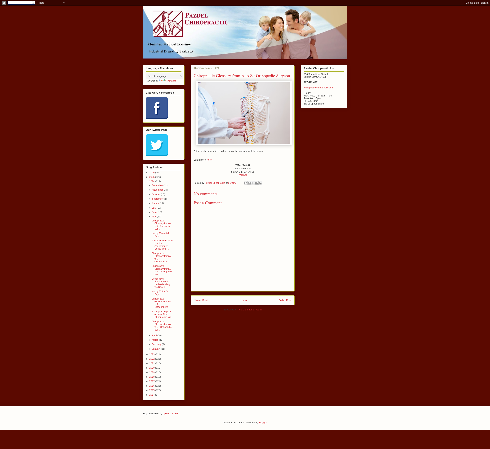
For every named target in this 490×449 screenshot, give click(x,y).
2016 (152, 386)
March (155, 340)
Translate (171, 81)
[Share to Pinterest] (260, 183)
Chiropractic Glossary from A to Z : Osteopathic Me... (162, 270)
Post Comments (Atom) (250, 309)
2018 (152, 377)
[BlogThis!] (249, 183)
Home (243, 300)
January (156, 349)
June (155, 212)
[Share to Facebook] (257, 183)
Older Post (285, 300)
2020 (152, 368)
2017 (152, 381)
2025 (152, 177)
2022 (152, 359)
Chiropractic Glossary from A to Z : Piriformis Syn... (161, 224)
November (157, 190)
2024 (152, 181)
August (156, 203)
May (154, 216)
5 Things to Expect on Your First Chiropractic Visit (162, 314)
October (156, 194)
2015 (152, 390)
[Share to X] (253, 183)
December (157, 185)
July (154, 208)
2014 (152, 394)
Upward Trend (170, 413)
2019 (152, 372)
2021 (152, 363)
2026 (152, 172)
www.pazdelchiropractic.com (318, 87)
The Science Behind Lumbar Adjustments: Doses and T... (162, 244)
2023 (152, 354)
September (158, 199)
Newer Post (201, 300)
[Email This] (246, 183)
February (157, 344)
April (154, 335)
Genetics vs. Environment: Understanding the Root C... (161, 283)
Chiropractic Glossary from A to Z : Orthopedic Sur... (162, 325)
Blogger (263, 422)
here (209, 159)
